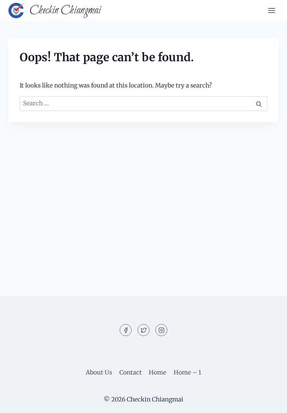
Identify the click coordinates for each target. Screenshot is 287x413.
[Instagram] (161, 330)
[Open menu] (271, 10)
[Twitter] (143, 330)
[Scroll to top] (269, 402)
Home (157, 372)
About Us (99, 372)
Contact (130, 372)
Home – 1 (187, 372)
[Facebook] (126, 330)
